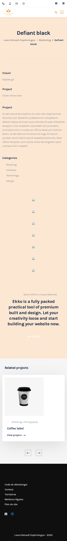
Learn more (16, 294)
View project (14, 435)
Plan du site (11, 504)
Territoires (10, 494)
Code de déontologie (16, 484)
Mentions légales (14, 499)
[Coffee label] (24, 396)
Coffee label (15, 428)
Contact (9, 489)
